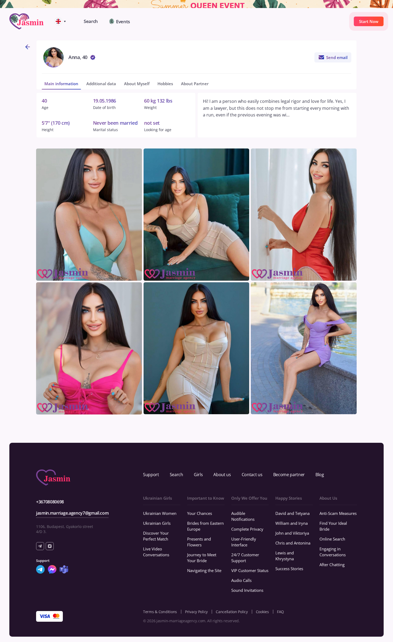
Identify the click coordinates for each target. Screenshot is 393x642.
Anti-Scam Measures (338, 513)
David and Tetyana (292, 513)
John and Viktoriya (292, 533)
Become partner (289, 474)
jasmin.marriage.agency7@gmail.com (72, 513)
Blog (319, 474)
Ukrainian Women (159, 513)
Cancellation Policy (232, 611)
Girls (198, 474)
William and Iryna (291, 523)
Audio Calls (241, 580)
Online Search (332, 539)
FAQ (280, 611)
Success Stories (289, 568)
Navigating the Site (204, 570)
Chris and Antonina (292, 543)
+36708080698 (50, 502)
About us (222, 474)
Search (176, 474)
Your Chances (199, 513)
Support (151, 474)
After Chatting (332, 564)
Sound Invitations (247, 590)
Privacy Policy (196, 611)
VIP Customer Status (249, 570)
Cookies (262, 611)
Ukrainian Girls (157, 523)
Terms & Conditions (160, 611)
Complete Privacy (247, 529)
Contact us (252, 474)
